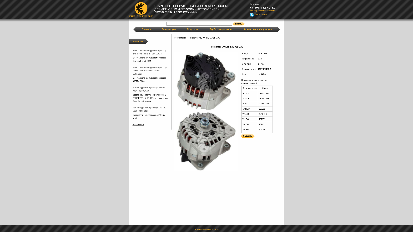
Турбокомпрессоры (221, 29)
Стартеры (192, 29)
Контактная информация (258, 29)
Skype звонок (261, 14)
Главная (146, 29)
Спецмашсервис (141, 9)
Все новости (138, 125)
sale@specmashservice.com (262, 11)
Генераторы (169, 29)
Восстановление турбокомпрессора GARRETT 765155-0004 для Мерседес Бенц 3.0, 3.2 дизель (150, 98)
